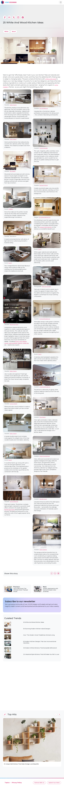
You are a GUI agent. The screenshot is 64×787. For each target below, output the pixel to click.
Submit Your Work (54, 782)
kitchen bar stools (9, 509)
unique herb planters (46, 227)
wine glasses (23, 341)
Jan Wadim (13, 171)
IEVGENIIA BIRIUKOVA (44, 217)
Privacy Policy (17, 782)
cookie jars (26, 343)
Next (59, 714)
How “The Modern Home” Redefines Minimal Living (39, 635)
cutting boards (12, 343)
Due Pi (10, 263)
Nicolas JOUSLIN (43, 185)
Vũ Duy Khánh (13, 403)
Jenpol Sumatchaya (44, 456)
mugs (6, 343)
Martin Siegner (43, 549)
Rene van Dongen (46, 286)
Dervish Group (43, 499)
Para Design (42, 417)
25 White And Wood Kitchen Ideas (33, 622)
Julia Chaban (13, 139)
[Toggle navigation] (60, 2)
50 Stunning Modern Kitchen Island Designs (36, 628)
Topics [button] (7, 782)
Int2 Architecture (14, 501)
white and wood (50, 79)
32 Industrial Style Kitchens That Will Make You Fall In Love (41, 654)
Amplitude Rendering (44, 387)
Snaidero (10, 209)
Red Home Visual (14, 324)
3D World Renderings (44, 319)
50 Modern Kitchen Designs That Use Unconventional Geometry (39, 642)
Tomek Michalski (43, 148)
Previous (55, 714)
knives (17, 341)
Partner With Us (39, 782)
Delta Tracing (13, 105)
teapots (20, 343)
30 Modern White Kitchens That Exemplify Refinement (40, 648)
